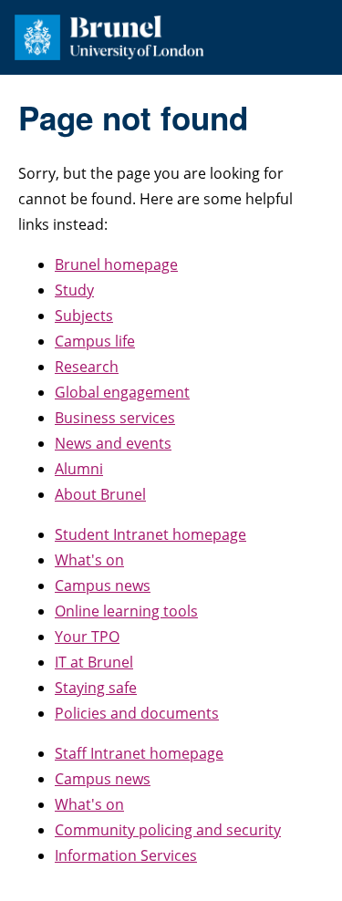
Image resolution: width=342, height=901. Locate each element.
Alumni (79, 469)
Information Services (126, 855)
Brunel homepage (116, 264)
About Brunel (100, 494)
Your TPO (87, 637)
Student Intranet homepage (150, 534)
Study (74, 290)
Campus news (102, 585)
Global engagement (122, 392)
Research (87, 367)
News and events (113, 443)
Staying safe (96, 688)
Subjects (84, 316)
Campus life (95, 341)
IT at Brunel (94, 662)
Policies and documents (137, 713)
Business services (115, 418)
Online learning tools (126, 611)
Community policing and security (168, 830)
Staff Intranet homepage (139, 753)
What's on (89, 560)
